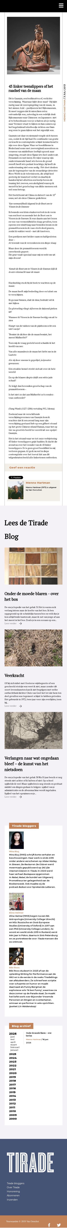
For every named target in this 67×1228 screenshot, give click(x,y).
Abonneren (13, 1195)
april (12, 1042)
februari (15, 1047)
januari (14, 1050)
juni (12, 1037)
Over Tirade (13, 1187)
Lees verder (11, 623)
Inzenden (12, 1199)
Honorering (13, 1191)
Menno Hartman (64, 110)
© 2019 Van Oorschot (29, 1221)
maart (13, 1045)
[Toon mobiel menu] (61, 6)
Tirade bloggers (15, 1183)
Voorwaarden (12, 1221)
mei (12, 1039)
